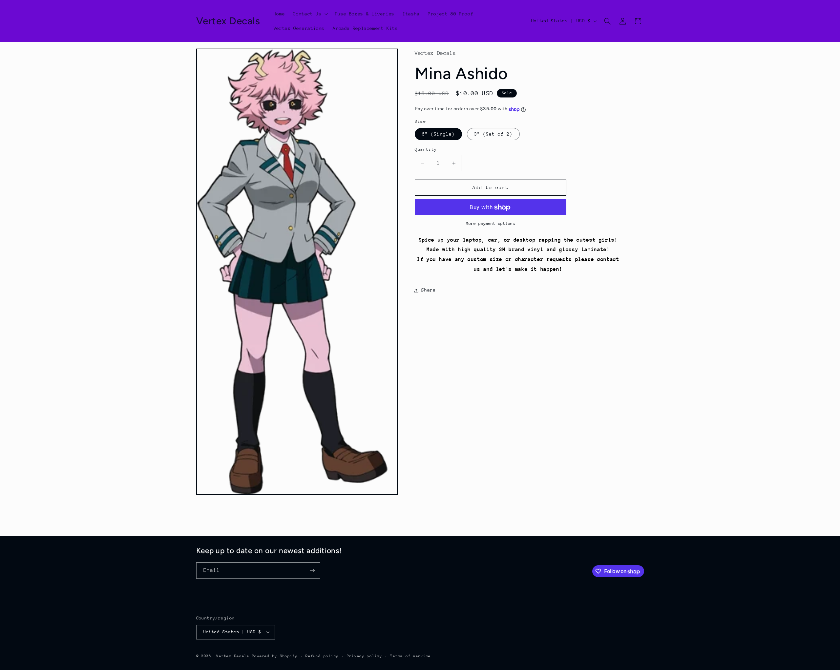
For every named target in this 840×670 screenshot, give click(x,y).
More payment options (490, 224)
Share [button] (428, 290)
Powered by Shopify (275, 656)
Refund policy (322, 656)
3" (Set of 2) (493, 134)
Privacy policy (364, 656)
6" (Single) (438, 134)
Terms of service (410, 656)
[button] (310, 14)
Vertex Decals (232, 656)
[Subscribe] (312, 570)
